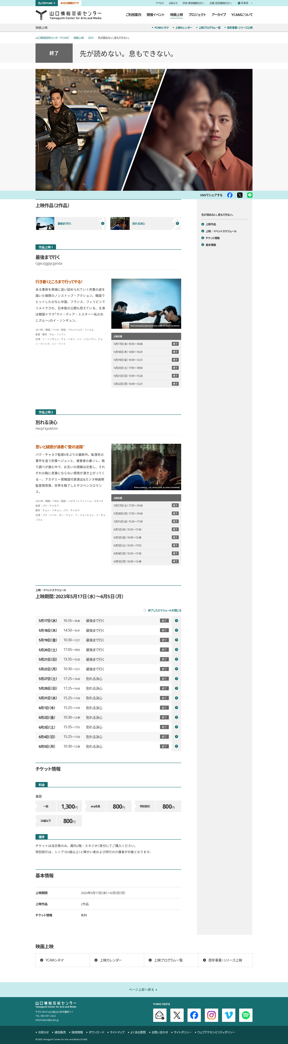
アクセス (160, 3)
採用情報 (77, 1032)
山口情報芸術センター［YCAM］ (52, 38)
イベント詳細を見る (122, 620)
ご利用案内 (133, 14)
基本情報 (211, 245)
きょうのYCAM (45, 3)
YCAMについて (241, 14)
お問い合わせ (160, 1032)
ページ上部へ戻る (141, 989)
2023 (91, 38)
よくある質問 (138, 1032)
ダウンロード (96, 1032)
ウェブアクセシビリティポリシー (216, 1032)
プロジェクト (197, 14)
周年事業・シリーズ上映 (239, 27)
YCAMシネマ (161, 27)
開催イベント (155, 14)
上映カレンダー (183, 27)
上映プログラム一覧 (209, 27)
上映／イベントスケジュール (221, 231)
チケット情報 (213, 238)
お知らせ (173, 3)
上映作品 (211, 224)
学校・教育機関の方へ (193, 3)
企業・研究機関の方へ (221, 3)
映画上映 (176, 14)
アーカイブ (219, 14)
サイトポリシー (183, 1032)
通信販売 (60, 1032)
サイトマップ (117, 1032)
